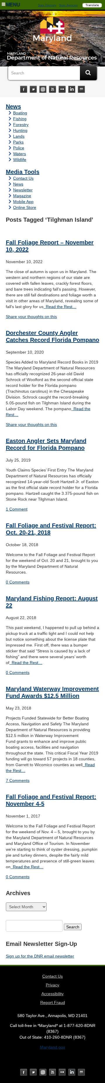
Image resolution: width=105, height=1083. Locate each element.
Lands (18, 136)
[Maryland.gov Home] (52, 31)
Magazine (22, 195)
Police (18, 148)
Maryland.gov (52, 1047)
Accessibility (52, 993)
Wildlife (19, 159)
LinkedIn (71, 89)
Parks (18, 142)
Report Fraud (52, 1002)
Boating (20, 113)
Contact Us (23, 178)
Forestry (21, 124)
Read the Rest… (59, 306)
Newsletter (23, 190)
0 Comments (17, 582)
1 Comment (16, 509)
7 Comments (17, 780)
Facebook (23, 89)
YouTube (52, 89)
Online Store (24, 207)
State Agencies (68, 5)
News (13, 106)
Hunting (20, 130)
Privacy (52, 985)
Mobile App (23, 201)
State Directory (47, 5)
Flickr (62, 89)
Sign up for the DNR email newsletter (40, 956)
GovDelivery (81, 89)
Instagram (42, 89)
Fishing (20, 118)
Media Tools (22, 172)
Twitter (33, 89)
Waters (19, 153)
